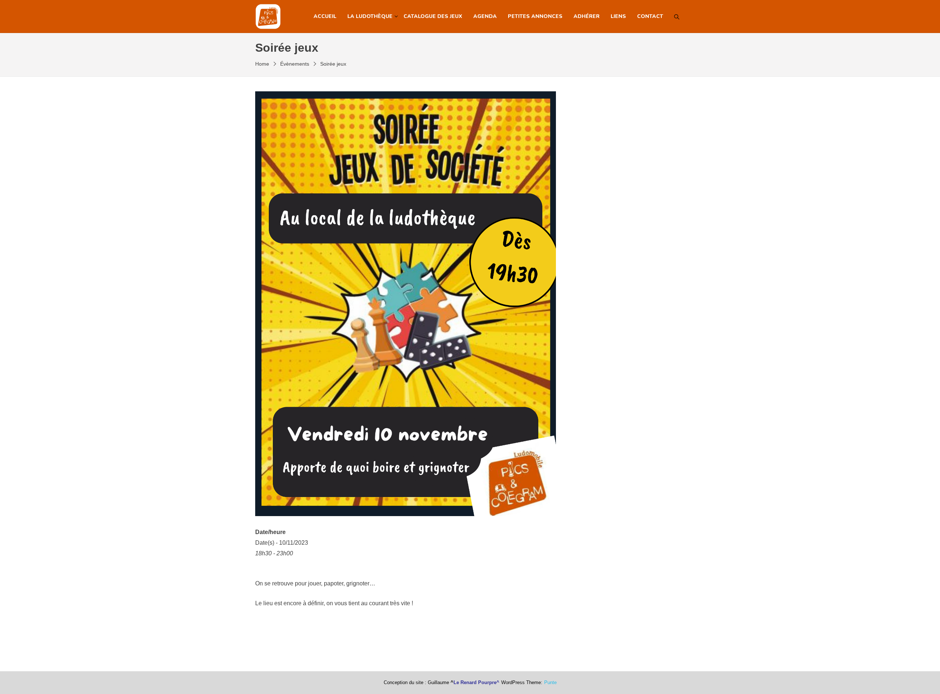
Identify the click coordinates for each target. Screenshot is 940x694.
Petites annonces (535, 16)
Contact (650, 16)
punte (550, 682)
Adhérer (587, 16)
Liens (618, 16)
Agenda (485, 16)
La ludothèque (370, 16)
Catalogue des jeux (433, 16)
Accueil (325, 16)
